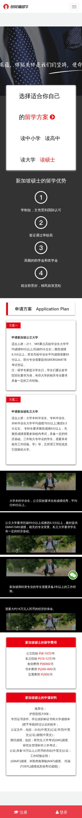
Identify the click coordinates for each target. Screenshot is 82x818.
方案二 (13, 399)
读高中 (52, 138)
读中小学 (30, 138)
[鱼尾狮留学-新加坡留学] (16, 5)
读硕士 (47, 159)
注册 (23, 812)
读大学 (28, 159)
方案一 (13, 325)
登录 (63, 812)
